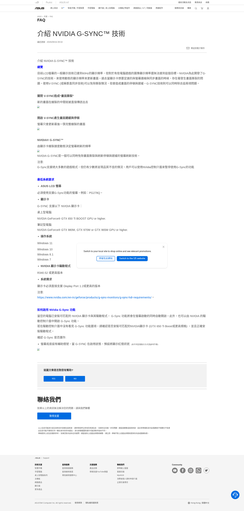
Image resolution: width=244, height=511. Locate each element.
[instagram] (190, 470)
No (75, 378)
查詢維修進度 (67, 472)
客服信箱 (120, 472)
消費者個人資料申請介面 (127, 479)
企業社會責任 (122, 482)
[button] (184, 2)
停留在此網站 (106, 258)
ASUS (39, 17)
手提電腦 (38, 472)
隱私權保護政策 (91, 503)
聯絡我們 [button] (120, 465)
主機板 (37, 479)
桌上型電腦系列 (41, 475)
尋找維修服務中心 (69, 475)
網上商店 (54, 8)
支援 (45, 17)
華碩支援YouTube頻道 (99, 472)
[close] (163, 247)
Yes (53, 378)
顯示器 (37, 486)
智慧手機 (38, 468)
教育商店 (198, 2)
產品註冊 (93, 468)
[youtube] (175, 470)
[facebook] (183, 470)
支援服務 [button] (93, 465)
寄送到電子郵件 (198, 48)
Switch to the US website (132, 258)
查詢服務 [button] (65, 465)
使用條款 (78, 503)
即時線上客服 (122, 468)
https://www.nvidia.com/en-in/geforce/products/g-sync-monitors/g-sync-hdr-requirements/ (94, 297)
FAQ (51, 17)
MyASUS (120, 475)
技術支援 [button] (38, 465)
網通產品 (38, 482)
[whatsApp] (198, 470)
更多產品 (38, 489)
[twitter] (206, 470)
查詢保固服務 (67, 468)
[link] (39, 8)
